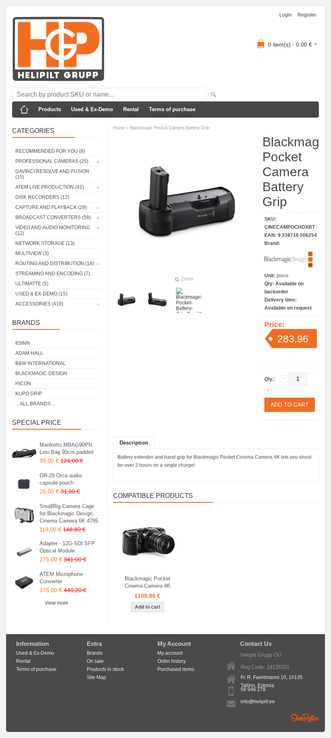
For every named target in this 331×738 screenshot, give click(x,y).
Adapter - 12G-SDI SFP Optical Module (67, 547)
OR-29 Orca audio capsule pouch (61, 479)
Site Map (96, 677)
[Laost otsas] (147, 542)
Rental (131, 109)
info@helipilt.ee (258, 701)
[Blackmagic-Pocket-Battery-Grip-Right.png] (157, 300)
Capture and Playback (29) (51, 207)
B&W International (40, 363)
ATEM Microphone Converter (61, 577)
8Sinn (22, 343)
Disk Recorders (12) (42, 197)
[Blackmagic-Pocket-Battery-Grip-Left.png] (126, 300)
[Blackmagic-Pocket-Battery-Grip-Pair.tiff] (189, 300)
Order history (171, 661)
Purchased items (175, 669)
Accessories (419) (39, 304)
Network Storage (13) (45, 243)
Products (49, 109)
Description (133, 443)
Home (119, 127)
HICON (23, 383)
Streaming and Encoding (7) (52, 273)
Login (285, 15)
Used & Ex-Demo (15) (41, 294)
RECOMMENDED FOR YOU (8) (50, 151)
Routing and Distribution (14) (54, 263)
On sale (95, 661)
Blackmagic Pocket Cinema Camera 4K (147, 582)
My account (169, 653)
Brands (95, 653)
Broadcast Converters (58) (53, 217)
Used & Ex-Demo (92, 109)
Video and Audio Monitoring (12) (52, 230)
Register (306, 15)
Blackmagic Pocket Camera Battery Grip (169, 127)
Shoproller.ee (305, 718)
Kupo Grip (28, 393)
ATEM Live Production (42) (49, 187)
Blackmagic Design (41, 373)
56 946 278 (253, 689)
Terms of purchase (172, 109)
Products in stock (105, 669)
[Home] (24, 109)
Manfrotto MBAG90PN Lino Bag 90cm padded (66, 448)
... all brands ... (35, 404)
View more (56, 603)
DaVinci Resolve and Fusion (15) (52, 174)
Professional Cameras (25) (51, 161)
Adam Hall (29, 353)
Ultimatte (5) (31, 284)
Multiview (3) (32, 253)
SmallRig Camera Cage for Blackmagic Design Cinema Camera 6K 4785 (69, 513)
